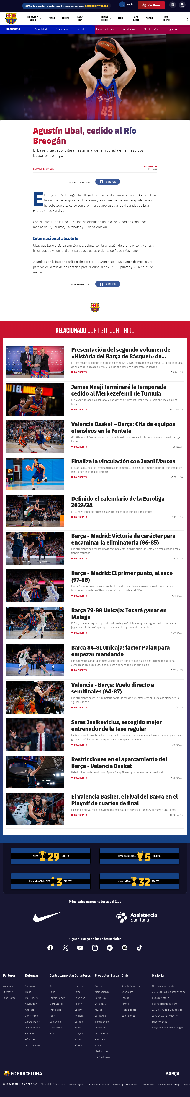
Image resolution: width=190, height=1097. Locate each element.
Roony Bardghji (79, 1006)
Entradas (81, 29)
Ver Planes (154, 5)
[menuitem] (182, 4)
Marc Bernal (56, 1027)
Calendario (62, 29)
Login (127, 5)
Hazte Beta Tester (100, 1042)
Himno (125, 1003)
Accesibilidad (131, 1084)
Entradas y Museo (100, 1006)
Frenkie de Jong (55, 1012)
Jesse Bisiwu (78, 1042)
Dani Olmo (55, 1021)
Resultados (129, 29)
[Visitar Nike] (47, 916)
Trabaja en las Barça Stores (129, 1012)
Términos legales (75, 1084)
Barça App (100, 1015)
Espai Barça (136, 18)
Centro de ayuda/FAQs (169, 1084)
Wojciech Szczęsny (8, 988)
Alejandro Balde (30, 988)
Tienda (52, 18)
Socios (149, 18)
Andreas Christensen (31, 1012)
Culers (65, 18)
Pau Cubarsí (31, 997)
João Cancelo (32, 1045)
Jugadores (172, 29)
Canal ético (127, 991)
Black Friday (101, 1051)
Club (120, 18)
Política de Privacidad (98, 1084)
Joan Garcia (9, 997)
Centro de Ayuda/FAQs (101, 1030)
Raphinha (80, 997)
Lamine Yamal (79, 988)
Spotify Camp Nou (131, 985)
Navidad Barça (103, 1057)
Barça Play (80, 18)
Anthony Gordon (79, 1018)
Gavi (52, 985)
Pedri (52, 991)
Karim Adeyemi (79, 1030)
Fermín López (57, 997)
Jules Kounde (32, 1027)
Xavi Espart (31, 1003)
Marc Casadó (57, 1003)
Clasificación (151, 29)
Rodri (52, 1033)
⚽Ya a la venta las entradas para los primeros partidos (66, 5)
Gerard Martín (32, 1021)
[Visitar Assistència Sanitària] (136, 916)
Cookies (116, 1084)
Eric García (30, 1033)
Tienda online (102, 1021)
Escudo (126, 997)
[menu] (182, 4)
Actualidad (41, 29)
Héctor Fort (31, 1039)
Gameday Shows (104, 29)
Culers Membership (102, 988)
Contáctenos (148, 1084)
